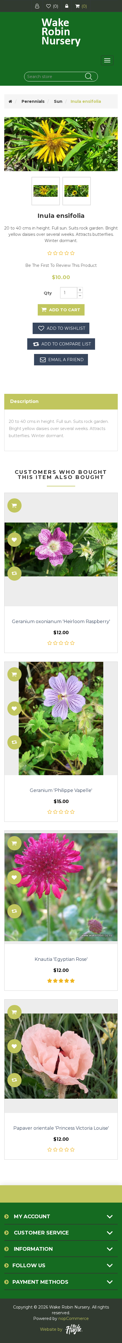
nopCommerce (73, 1318)
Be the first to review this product (61, 265)
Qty (48, 293)
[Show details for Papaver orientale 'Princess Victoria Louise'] (61, 1056)
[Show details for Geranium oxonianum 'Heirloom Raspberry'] (61, 549)
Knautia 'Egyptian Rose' (61, 959)
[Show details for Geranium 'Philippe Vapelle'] (61, 718)
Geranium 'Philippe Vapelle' (61, 790)
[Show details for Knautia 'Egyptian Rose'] (61, 887)
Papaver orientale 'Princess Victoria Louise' (61, 1128)
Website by (51, 1329)
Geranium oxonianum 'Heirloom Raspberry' (61, 621)
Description (24, 401)
